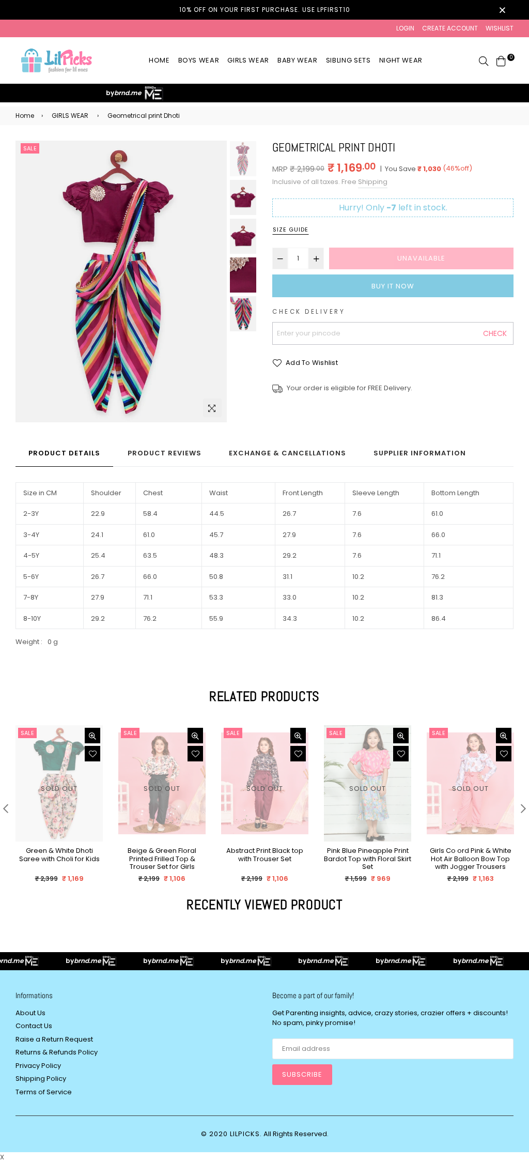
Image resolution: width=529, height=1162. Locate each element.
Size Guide (290, 229)
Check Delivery (308, 312)
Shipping (372, 182)
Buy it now (392, 286)
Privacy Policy (38, 1066)
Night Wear (401, 60)
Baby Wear (297, 60)
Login (405, 28)
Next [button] (214, 281)
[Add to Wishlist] (92, 753)
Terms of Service (43, 1092)
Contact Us (33, 1026)
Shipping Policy (40, 1078)
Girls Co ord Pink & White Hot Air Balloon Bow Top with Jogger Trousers (470, 859)
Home (159, 60)
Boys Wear (199, 60)
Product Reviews (164, 453)
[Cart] (501, 60)
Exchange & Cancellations (287, 453)
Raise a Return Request (54, 1039)
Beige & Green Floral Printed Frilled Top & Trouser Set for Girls (162, 859)
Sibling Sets (348, 60)
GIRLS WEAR (70, 115)
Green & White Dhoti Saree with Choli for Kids (59, 855)
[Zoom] (212, 408)
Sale (30, 148)
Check (495, 333)
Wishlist (500, 28)
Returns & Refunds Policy (56, 1052)
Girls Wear (248, 60)
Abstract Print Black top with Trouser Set (264, 855)
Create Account (450, 28)
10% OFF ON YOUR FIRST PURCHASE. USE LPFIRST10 (264, 9)
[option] (121, 282)
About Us (30, 1013)
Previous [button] (28, 281)
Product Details (64, 453)
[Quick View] (92, 735)
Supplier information (420, 453)
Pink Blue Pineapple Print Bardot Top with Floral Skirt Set (367, 859)
